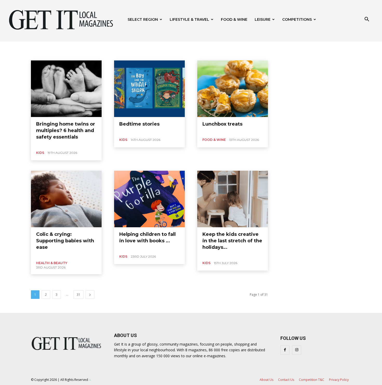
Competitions (297, 19)
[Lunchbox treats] (232, 88)
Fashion (112, 54)
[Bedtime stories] (149, 88)
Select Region (143, 19)
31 (78, 294)
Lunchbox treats (222, 124)
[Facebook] (284, 350)
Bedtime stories (139, 124)
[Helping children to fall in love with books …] (149, 199)
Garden (153, 54)
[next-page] (89, 294)
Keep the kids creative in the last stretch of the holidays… (232, 240)
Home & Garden (203, 54)
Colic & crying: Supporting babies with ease (65, 240)
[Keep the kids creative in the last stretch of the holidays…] (232, 199)
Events (97, 54)
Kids (40, 153)
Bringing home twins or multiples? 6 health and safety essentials (65, 130)
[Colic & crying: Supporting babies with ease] (66, 199)
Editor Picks (59, 54)
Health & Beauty (175, 54)
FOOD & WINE (234, 19)
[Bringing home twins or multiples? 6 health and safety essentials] (66, 88)
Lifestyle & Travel (189, 19)
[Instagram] (296, 350)
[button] (366, 19)
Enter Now (80, 54)
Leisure (263, 19)
